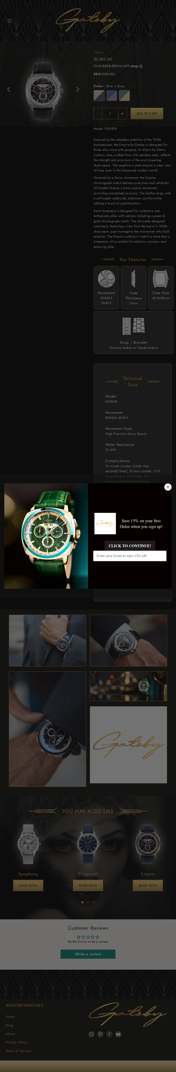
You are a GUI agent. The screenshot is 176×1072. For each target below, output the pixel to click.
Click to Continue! (130, 545)
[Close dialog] (168, 487)
